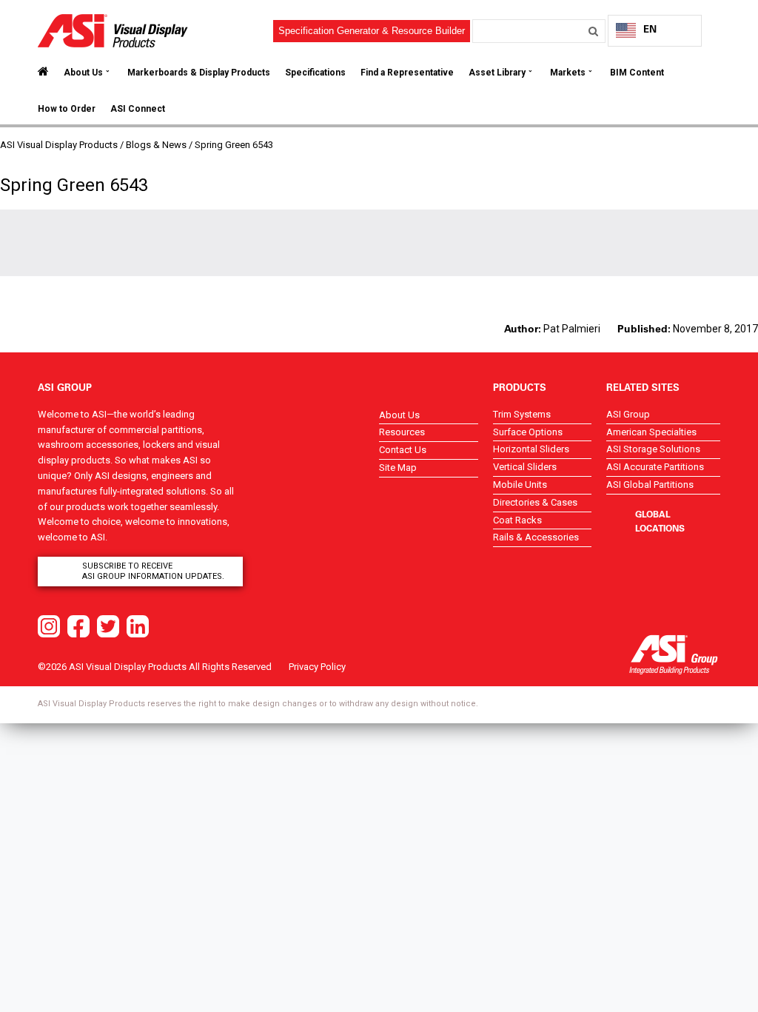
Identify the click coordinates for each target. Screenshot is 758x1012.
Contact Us (402, 449)
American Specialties (651, 432)
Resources (402, 432)
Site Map (398, 467)
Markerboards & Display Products (198, 72)
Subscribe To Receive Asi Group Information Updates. (153, 571)
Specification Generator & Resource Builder (371, 30)
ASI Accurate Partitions (655, 466)
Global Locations (660, 521)
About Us (83, 72)
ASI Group (628, 414)
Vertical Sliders (525, 466)
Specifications (315, 72)
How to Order (66, 109)
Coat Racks (517, 520)
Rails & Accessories (536, 537)
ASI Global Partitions (650, 484)
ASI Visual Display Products (59, 144)
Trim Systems (522, 414)
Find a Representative (407, 72)
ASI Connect (137, 109)
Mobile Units (520, 484)
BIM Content (637, 72)
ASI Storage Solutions (653, 449)
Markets (568, 72)
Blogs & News (156, 144)
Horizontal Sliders (531, 449)
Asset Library (497, 72)
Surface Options (528, 432)
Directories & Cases (535, 502)
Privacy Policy (317, 666)
